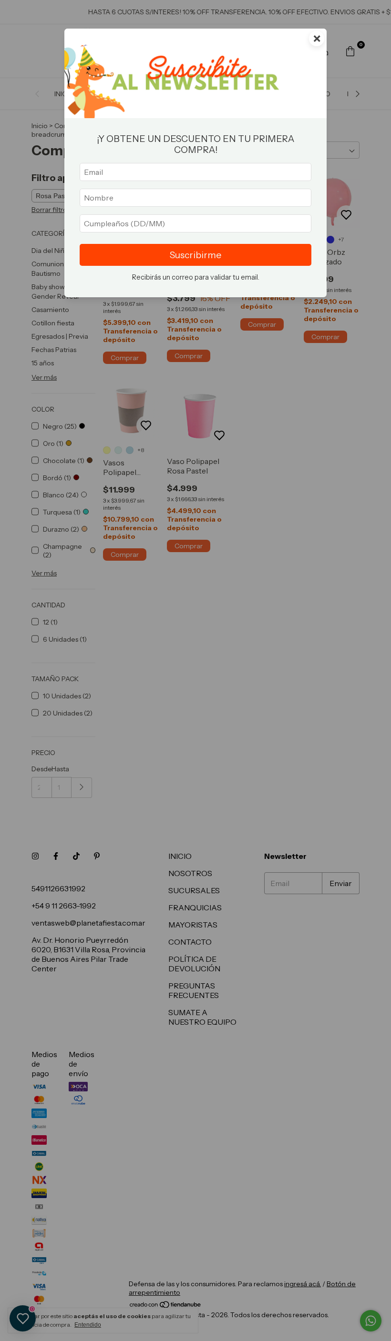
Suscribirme (195, 255)
